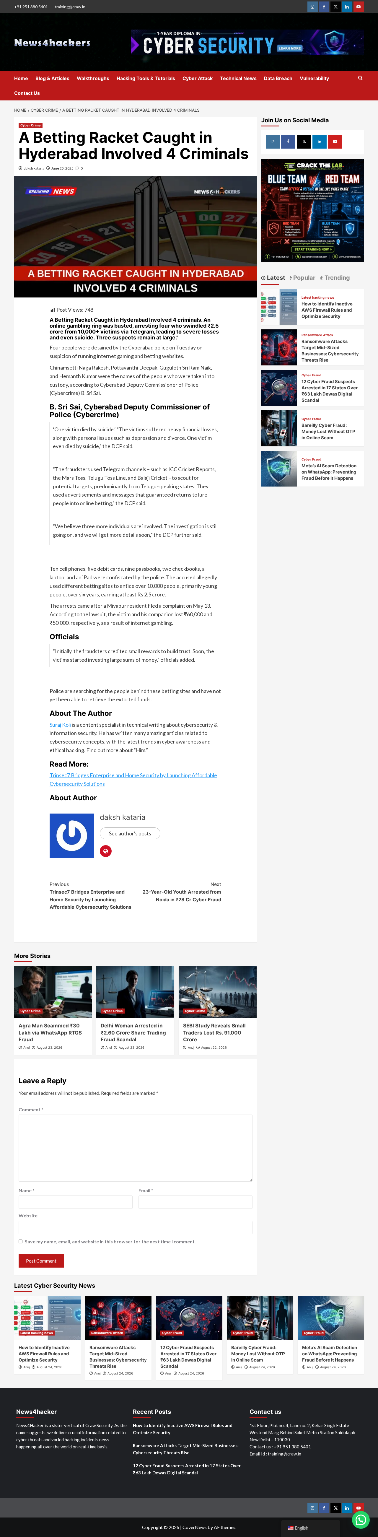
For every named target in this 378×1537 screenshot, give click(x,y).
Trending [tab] (336, 277)
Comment (31, 1109)
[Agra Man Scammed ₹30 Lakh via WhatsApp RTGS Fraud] (53, 992)
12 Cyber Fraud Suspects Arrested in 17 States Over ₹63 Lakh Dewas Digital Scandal (187, 1469)
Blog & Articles (52, 78)
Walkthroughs (93, 78)
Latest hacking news (318, 297)
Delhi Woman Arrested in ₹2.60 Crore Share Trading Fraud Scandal (133, 1033)
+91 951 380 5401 (31, 6)
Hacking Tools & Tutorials (146, 78)
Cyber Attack (198, 78)
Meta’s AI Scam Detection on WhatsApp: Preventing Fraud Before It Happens (329, 472)
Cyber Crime (30, 125)
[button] (361, 1520)
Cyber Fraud (311, 375)
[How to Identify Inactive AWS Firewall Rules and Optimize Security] (279, 306)
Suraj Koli (60, 724)
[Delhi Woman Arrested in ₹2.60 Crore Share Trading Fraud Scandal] (135, 992)
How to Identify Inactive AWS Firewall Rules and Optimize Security (327, 310)
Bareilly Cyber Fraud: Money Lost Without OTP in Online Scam (328, 431)
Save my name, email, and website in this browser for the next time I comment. (110, 1241)
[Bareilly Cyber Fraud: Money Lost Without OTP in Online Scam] (279, 427)
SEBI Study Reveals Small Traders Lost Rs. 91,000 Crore (214, 1033)
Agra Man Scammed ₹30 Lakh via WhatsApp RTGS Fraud (50, 1033)
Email (146, 1190)
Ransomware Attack (317, 335)
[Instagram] (312, 6)
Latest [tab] (275, 277)
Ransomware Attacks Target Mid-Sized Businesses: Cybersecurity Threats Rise (186, 1449)
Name (27, 1190)
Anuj (26, 1047)
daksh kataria (34, 168)
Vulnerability (314, 78)
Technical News (238, 78)
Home (21, 78)
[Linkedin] (347, 6)
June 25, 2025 (62, 168)
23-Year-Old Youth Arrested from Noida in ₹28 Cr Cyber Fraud (182, 891)
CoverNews (195, 1527)
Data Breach (278, 78)
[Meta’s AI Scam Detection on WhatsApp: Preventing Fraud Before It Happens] (279, 468)
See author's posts (130, 833)
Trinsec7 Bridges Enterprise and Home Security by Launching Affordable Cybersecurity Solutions (90, 895)
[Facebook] (324, 6)
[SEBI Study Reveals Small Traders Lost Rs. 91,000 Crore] (218, 992)
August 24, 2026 (49, 1367)
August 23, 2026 (49, 1047)
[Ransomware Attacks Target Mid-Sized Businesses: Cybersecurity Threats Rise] (279, 346)
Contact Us (27, 93)
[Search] (360, 78)
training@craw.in (70, 6)
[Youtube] (358, 6)
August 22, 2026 (214, 1047)
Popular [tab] (303, 277)
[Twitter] (335, 6)
